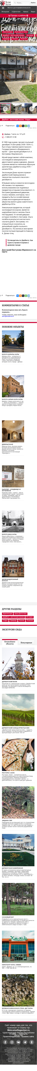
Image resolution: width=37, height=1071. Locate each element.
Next (31, 108)
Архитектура (7, 32)
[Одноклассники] (20, 126)
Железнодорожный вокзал (10, 580)
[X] (23, 126)
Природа (6, 39)
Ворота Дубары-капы (10, 354)
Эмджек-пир (7, 820)
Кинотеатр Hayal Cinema (11, 965)
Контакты (23, 1034)
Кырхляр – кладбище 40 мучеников (11, 490)
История (30, 35)
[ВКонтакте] (17, 126)
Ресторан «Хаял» (8, 773)
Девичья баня (7, 444)
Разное (15, 39)
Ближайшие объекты (9, 643)
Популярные (26, 643)
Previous (5, 108)
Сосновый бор (8, 917)
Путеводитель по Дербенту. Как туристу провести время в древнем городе (20, 242)
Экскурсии (5, 11)
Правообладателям (11, 1036)
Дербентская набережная (12, 868)
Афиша (25, 11)
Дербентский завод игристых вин (15, 728)
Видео (33, 11)
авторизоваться (8, 316)
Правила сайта (27, 1036)
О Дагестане (16, 11)
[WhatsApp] (26, 126)
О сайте (12, 1034)
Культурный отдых (8, 122)
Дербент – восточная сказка (13, 35)
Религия (24, 39)
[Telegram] (28, 126)
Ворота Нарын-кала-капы (12, 399)
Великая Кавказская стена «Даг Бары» (17, 1008)
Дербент (7, 134)
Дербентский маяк (9, 681)
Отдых (27, 119)
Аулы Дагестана (21, 32)
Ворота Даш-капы (9, 534)
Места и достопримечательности (19, 8)
